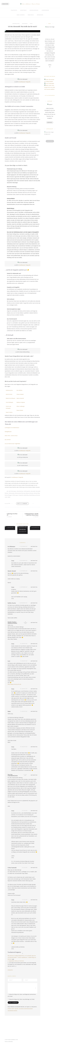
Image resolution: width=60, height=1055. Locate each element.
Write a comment (22, 503)
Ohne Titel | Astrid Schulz (11, 435)
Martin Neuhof (20, 398)
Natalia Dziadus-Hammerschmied (12, 622)
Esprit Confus (9, 412)
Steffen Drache (12, 603)
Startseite (14, 10)
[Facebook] (45, 1039)
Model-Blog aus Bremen (34, 495)
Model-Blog (26, 495)
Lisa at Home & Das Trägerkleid (12, 443)
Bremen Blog (37, 493)
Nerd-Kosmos (21, 14)
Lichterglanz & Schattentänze (12, 427)
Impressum (40, 14)
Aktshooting (11, 493)
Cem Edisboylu (9, 402)
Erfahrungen (15, 495)
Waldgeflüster (8, 431)
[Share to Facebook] (35, 503)
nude (6, 497)
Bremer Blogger (8, 495)
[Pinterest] (47, 1039)
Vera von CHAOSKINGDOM (13, 775)
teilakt (9, 497)
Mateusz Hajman (21, 402)
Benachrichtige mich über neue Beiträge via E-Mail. (22, 999)
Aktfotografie (27, 491)
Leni (9, 661)
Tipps (31, 23)
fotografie (21, 495)
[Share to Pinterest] (39, 503)
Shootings (23, 10)
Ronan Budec (20, 410)
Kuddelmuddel (34, 10)
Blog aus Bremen (29, 493)
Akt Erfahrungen (12, 491)
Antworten (34, 546)
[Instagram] (50, 1039)
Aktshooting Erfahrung (20, 493)
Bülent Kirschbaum (10, 398)
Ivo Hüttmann (11, 546)
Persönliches (16, 23)
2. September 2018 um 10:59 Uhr (16, 961)
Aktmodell (33, 491)
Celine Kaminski (12, 867)
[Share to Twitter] (37, 503)
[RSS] (58, 5)
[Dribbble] (56, 5)
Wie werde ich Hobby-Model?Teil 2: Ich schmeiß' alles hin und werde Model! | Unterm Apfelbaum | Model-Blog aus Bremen (22, 957)
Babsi (9, 711)
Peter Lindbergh (21, 406)
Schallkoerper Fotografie (24, 81)
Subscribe (5, 3)
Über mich (31, 14)
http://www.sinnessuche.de (14, 684)
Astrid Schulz (9, 394)
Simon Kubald (20, 394)
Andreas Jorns (9, 390)
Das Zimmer (8, 439)
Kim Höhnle (19, 390)
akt (7, 491)
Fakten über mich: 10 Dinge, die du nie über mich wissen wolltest (51, 90)
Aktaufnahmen (20, 491)
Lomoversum (45, 10)
